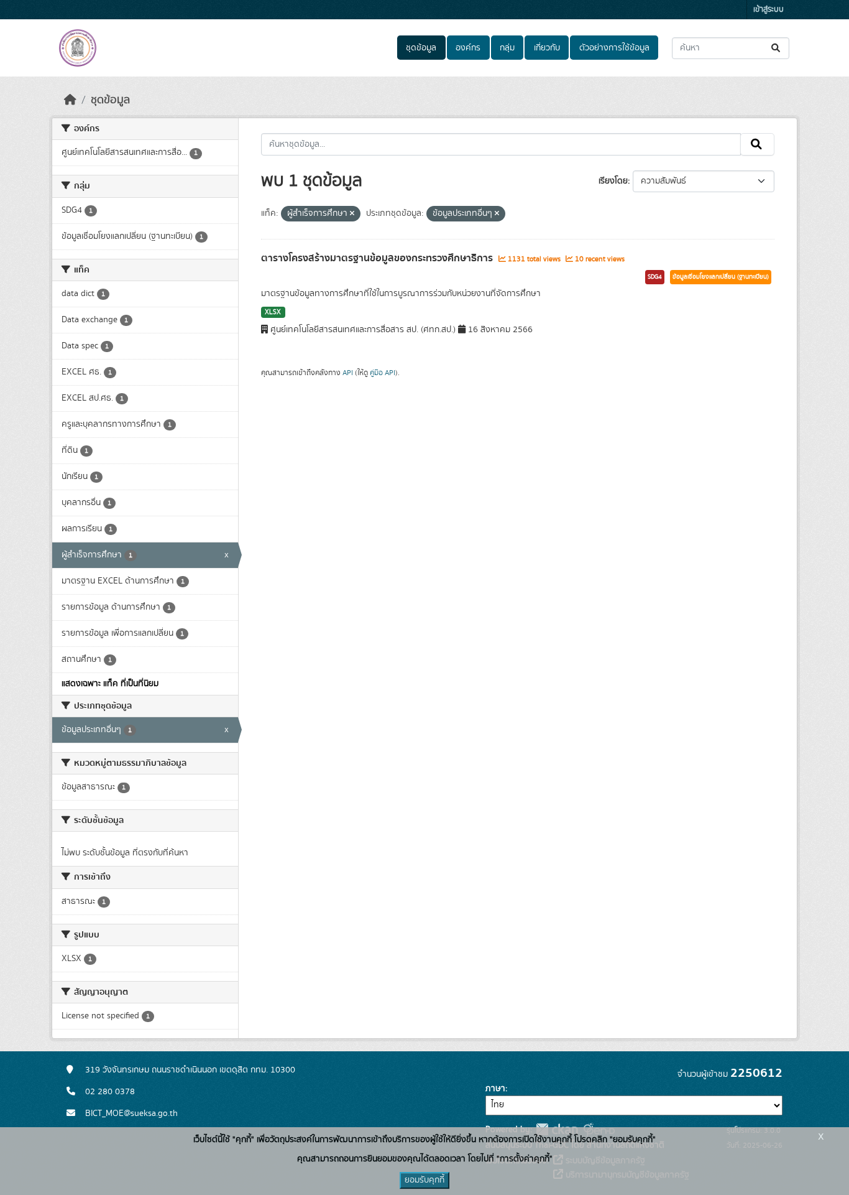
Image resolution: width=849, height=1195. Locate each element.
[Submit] (776, 48)
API (347, 372)
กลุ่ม (507, 48)
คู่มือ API (382, 372)
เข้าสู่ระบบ (768, 10)
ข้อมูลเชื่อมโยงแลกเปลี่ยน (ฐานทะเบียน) (720, 276)
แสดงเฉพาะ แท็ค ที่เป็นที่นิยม (110, 683)
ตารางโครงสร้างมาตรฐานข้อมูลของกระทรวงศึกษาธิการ (378, 258)
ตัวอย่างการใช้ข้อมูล (614, 48)
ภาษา (495, 1088)
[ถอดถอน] (352, 214)
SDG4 (655, 276)
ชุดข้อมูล (421, 48)
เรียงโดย (613, 181)
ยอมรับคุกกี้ (424, 1180)
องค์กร (468, 48)
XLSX (273, 312)
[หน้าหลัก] (70, 100)
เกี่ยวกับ (547, 48)
